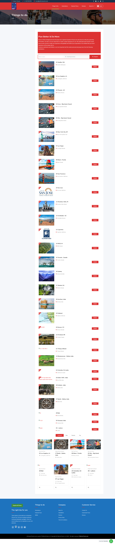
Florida (61, 162)
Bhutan (62, 351)
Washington (63, 64)
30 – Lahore (59, 428)
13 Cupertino (59, 229)
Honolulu (59, 204)
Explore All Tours (17, 505)
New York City (60, 134)
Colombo (59, 372)
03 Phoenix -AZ (60, 90)
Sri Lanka (63, 372)
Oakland (59, 315)
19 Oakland (59, 313)
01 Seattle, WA (60, 62)
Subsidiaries (61, 512)
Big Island (62, 106)
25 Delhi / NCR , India (62, 377)
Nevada (63, 148)
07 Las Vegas (59, 146)
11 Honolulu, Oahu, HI (62, 202)
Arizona (62, 92)
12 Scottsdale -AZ (61, 215)
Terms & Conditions (62, 520)
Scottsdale (59, 218)
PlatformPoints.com (83, 536)
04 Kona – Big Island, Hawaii (64, 104)
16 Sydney (59, 271)
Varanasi (59, 423)
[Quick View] (40, 488)
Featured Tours (74, 6)
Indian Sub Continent (59, 451)
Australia (62, 273)
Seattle (58, 64)
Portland (59, 337)
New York (65, 134)
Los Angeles (59, 78)
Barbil (58, 401)
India (62, 301)
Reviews (84, 6)
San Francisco (60, 176)
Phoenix (58, 92)
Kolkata (58, 387)
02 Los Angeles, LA (61, 76)
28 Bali (58, 413)
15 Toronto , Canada (61, 257)
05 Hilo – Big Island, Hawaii (63, 118)
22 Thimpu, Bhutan (61, 349)
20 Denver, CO (60, 327)
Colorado (62, 329)
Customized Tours (86, 512)
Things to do (55, 6)
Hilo (58, 120)
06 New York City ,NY (62, 132)
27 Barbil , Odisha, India (62, 399)
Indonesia (61, 415)
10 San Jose (59, 188)
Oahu (62, 204)
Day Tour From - (42, 451)
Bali (58, 415)
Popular (73, 435)
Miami (58, 162)
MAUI (58, 246)
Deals (100, 6)
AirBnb (36, 515)
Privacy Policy (61, 517)
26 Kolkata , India (61, 385)
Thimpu (58, 351)
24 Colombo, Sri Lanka (62, 370)
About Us (91, 6)
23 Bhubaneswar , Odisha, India (64, 356)
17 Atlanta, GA (60, 285)
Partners (60, 515)
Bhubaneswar (60, 358)
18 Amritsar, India (61, 299)
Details (95, 66)
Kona (58, 106)
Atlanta (58, 287)
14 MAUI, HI (59, 243)
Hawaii (65, 106)
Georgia (62, 287)
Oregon (62, 337)
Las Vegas (59, 148)
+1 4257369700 (28, 1)
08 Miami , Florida (61, 160)
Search (96, 56)
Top (80, 435)
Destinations (65, 6)
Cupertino (59, 232)
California (65, 78)
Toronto (58, 260)
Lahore (58, 430)
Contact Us (84, 510)
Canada (62, 260)
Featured (60, 435)
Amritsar (59, 301)
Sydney (58, 273)
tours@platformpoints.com (42, 1)
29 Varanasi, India (61, 420)
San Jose (59, 190)
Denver (58, 329)
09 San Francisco (60, 174)
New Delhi (59, 380)
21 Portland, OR (60, 335)
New (67, 435)
